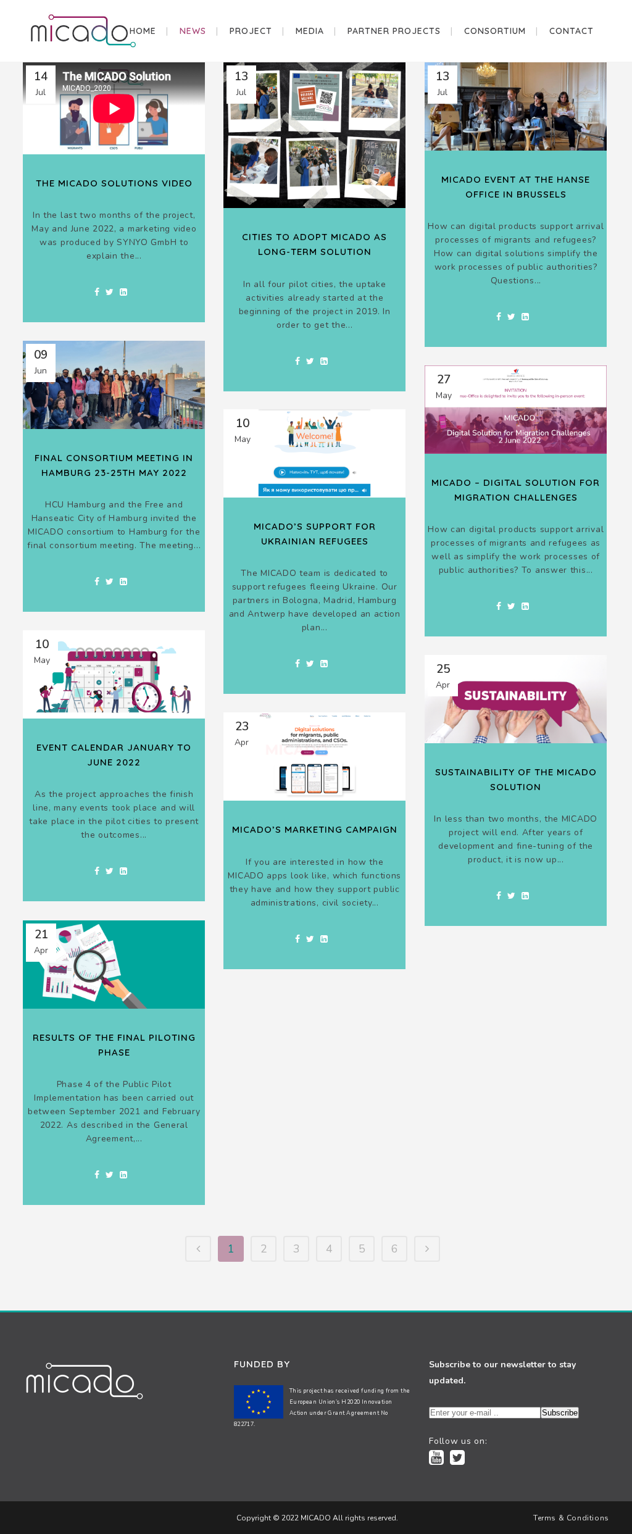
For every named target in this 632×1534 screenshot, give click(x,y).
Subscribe (560, 1412)
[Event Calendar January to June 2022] (114, 674)
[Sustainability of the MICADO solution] (516, 699)
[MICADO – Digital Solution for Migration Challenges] (516, 409)
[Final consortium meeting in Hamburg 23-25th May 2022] (114, 385)
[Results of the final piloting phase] (114, 964)
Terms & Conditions (571, 1518)
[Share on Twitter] (110, 292)
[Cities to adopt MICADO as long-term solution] (314, 135)
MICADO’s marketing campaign (314, 829)
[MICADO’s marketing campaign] (314, 756)
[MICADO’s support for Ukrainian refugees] (314, 453)
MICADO (315, 1518)
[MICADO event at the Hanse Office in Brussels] (516, 106)
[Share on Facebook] (96, 292)
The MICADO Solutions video (114, 183)
